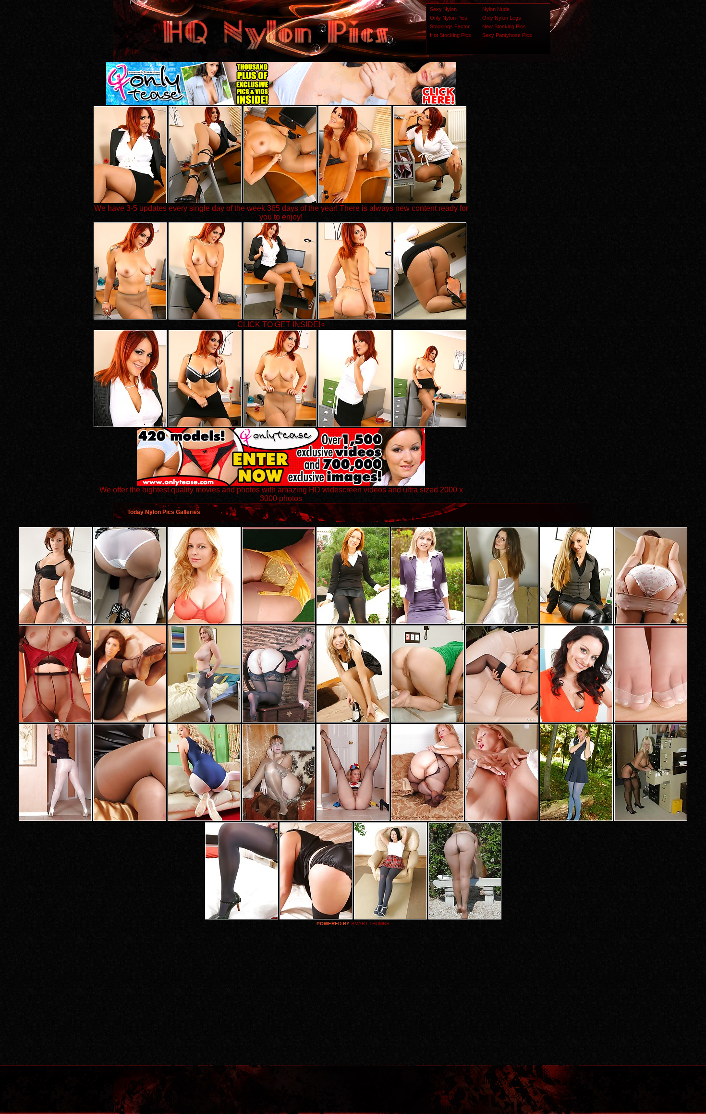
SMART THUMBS (370, 923)
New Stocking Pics (504, 26)
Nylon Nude (496, 9)
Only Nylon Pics (448, 18)
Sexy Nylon (443, 9)
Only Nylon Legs (501, 18)
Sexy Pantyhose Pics (507, 35)
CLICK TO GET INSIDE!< (281, 324)
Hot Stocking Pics (450, 35)
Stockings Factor (450, 26)
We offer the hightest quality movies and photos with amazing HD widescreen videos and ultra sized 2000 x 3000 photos (281, 494)
